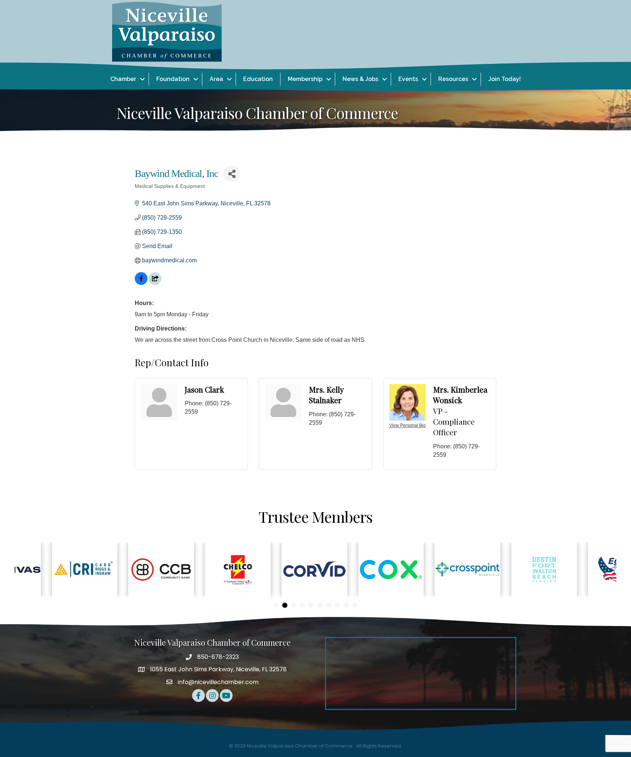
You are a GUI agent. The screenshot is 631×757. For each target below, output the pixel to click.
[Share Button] (231, 173)
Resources (453, 79)
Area (216, 79)
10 (354, 605)
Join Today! (504, 79)
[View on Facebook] (141, 283)
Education (258, 79)
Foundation (173, 79)
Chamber (123, 79)
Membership (305, 79)
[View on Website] (155, 283)
